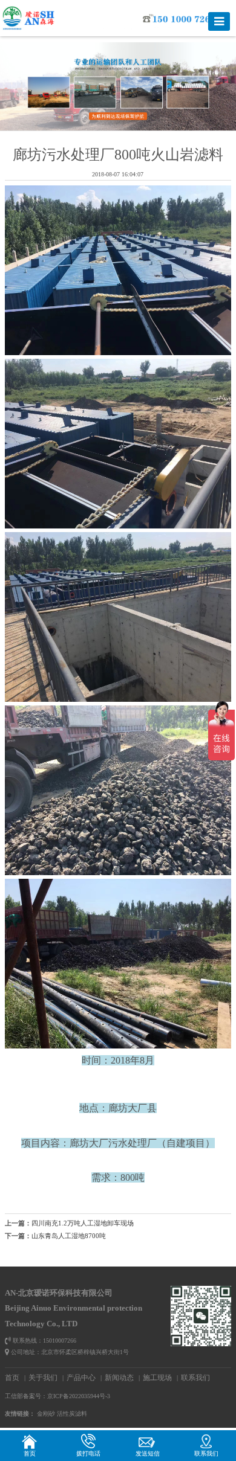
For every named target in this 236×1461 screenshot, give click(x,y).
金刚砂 (46, 1413)
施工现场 (157, 1377)
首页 (12, 1377)
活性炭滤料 (72, 1413)
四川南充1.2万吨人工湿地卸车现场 (82, 1223)
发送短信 (148, 1453)
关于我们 (42, 1377)
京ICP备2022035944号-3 (78, 1396)
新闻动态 (119, 1377)
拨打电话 (88, 1453)
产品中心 (81, 1377)
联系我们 (195, 1377)
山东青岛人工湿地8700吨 (68, 1235)
